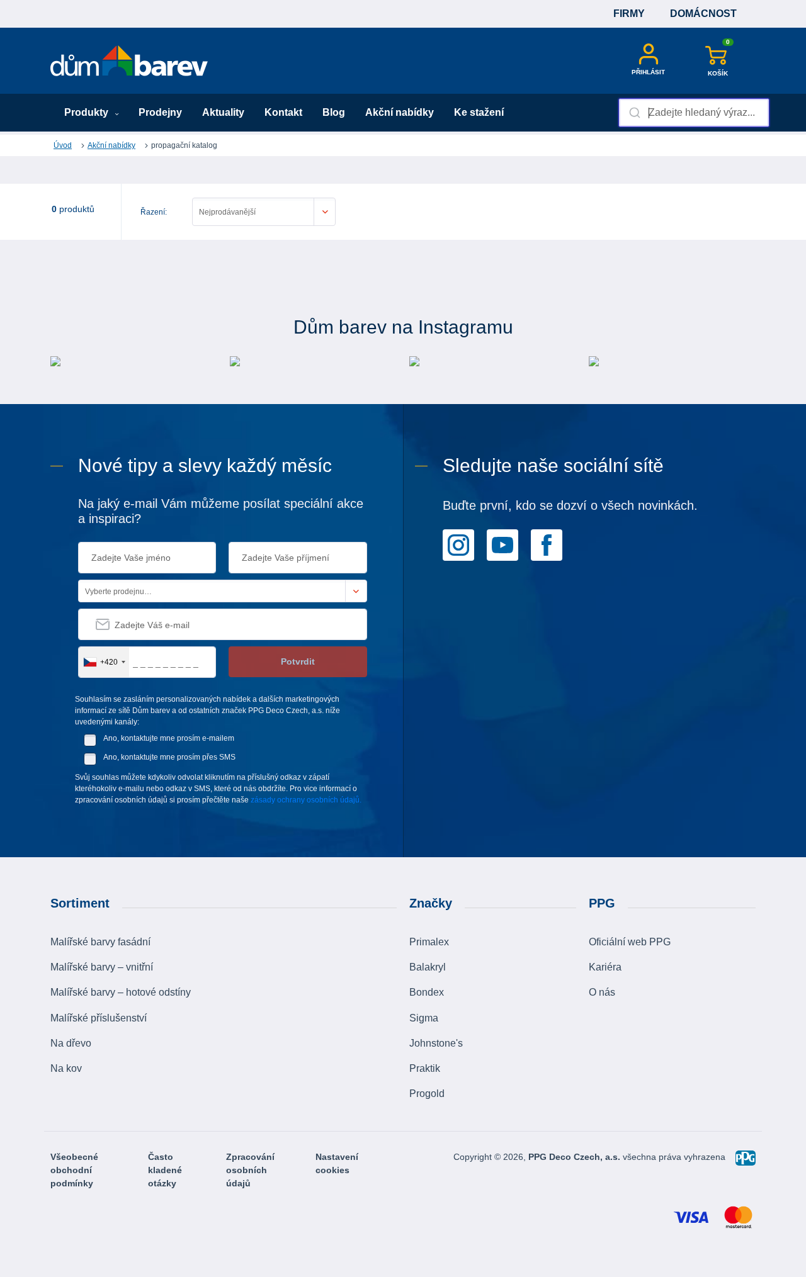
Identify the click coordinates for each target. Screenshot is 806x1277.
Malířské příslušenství (98, 1018)
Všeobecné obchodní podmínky (74, 1170)
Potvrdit (298, 661)
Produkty (87, 112)
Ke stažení (479, 112)
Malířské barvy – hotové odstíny (120, 992)
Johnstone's (436, 1043)
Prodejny (160, 112)
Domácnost (703, 13)
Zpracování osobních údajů (250, 1170)
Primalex (429, 942)
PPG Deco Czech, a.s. (575, 1157)
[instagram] (458, 544)
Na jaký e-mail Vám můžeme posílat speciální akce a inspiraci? (220, 511)
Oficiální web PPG (630, 942)
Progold (427, 1093)
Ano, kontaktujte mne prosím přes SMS (169, 757)
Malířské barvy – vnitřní (101, 967)
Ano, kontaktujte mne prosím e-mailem (168, 738)
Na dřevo (70, 1043)
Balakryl (427, 967)
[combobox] (693, 112)
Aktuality (223, 112)
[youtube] (502, 544)
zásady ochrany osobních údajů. (306, 800)
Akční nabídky (399, 112)
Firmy (629, 13)
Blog (333, 112)
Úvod (63, 145)
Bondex (426, 992)
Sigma (423, 1018)
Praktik (424, 1068)
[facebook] (546, 544)
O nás (602, 992)
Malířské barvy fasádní (100, 942)
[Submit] (634, 113)
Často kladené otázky (165, 1170)
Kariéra (605, 967)
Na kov (66, 1068)
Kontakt (283, 112)
